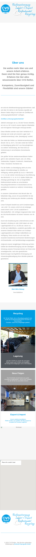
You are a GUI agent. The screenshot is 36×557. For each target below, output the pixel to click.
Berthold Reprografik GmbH (22, 544)
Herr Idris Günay (18, 289)
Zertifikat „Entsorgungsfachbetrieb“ (12, 119)
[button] (18, 19)
